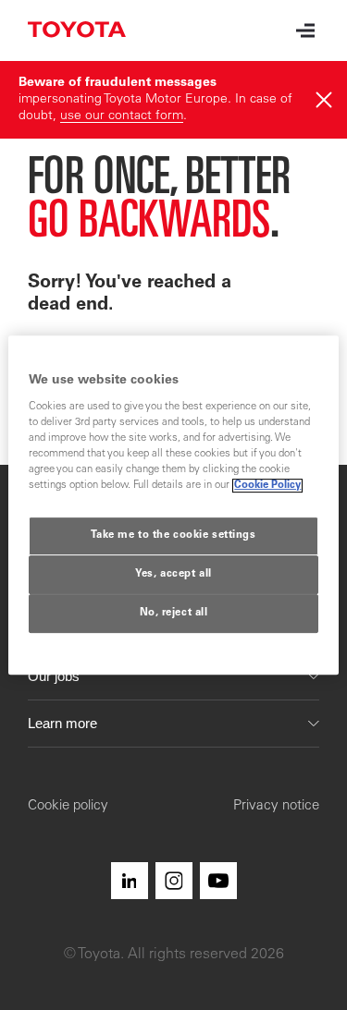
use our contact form (121, 116)
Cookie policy (68, 806)
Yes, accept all (173, 575)
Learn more (62, 723)
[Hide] (323, 99)
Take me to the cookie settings (173, 536)
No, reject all (174, 613)
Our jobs (54, 676)
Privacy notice (276, 806)
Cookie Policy (267, 486)
